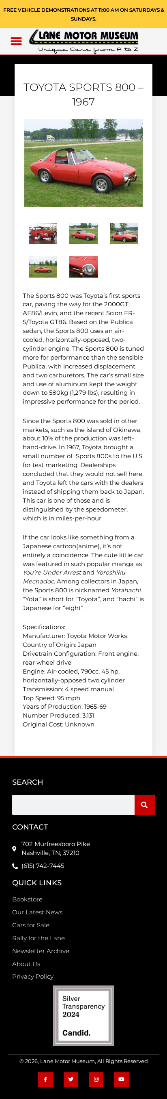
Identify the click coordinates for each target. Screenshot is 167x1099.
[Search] (145, 805)
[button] (16, 41)
